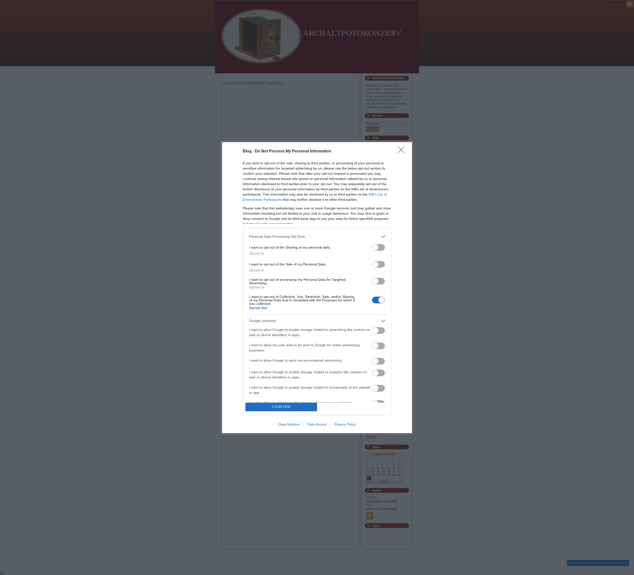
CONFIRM (281, 407)
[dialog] (317, 287)
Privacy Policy (345, 424)
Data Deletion (289, 424)
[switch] (378, 247)
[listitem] (317, 236)
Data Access (317, 424)
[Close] (402, 151)
